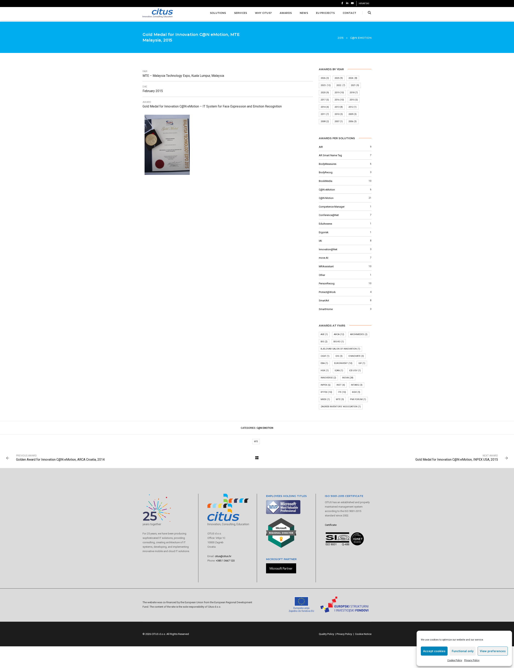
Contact (349, 12)
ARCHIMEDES (358, 334)
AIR (321, 146)
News (304, 12)
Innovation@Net (328, 249)
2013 (339, 107)
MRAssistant (326, 266)
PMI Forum (358, 399)
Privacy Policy (471, 660)
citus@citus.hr (223, 556)
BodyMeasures (327, 163)
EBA (324, 363)
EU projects (325, 12)
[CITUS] (158, 13)
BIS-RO (338, 341)
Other (322, 275)
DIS (339, 356)
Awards (286, 12)
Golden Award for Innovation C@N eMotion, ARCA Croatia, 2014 (60, 459)
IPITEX (326, 392)
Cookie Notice (363, 634)
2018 (354, 92)
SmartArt (324, 300)
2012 (352, 107)
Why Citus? (263, 12)
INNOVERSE (328, 377)
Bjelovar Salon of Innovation (340, 349)
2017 (325, 99)
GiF (361, 363)
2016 (339, 99)
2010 (339, 114)
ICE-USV (355, 370)
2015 (354, 99)
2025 (339, 78)
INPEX (325, 385)
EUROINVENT (343, 363)
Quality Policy (326, 634)
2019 (339, 92)
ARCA (339, 334)
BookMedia (325, 180)
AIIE (324, 334)
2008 (325, 121)
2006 (352, 121)
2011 (325, 114)
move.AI (323, 257)
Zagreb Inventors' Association (341, 406)
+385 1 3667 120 (225, 560)
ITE (342, 392)
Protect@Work (327, 292)
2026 (325, 78)
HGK (325, 370)
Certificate (331, 524)
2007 (339, 121)
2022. (340, 85)
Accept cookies (434, 651)
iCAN (339, 370)
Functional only (462, 651)
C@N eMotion (360, 37)
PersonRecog (327, 283)
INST (341, 385)
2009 (352, 114)
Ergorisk (323, 232)
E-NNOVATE (356, 356)
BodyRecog (325, 172)
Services (240, 12)
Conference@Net (329, 215)
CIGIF (325, 356)
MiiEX (325, 399)
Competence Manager (332, 206)
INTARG (356, 385)
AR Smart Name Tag (330, 155)
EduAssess (325, 223)
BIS (324, 341)
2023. (326, 85)
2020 (325, 92)
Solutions (218, 12)
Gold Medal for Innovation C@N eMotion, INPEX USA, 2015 (456, 459)
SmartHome (326, 309)
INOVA (347, 377)
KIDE (356, 392)
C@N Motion (326, 198)
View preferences (493, 651)
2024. (352, 78)
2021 (355, 85)
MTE (340, 399)
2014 (325, 107)
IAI (320, 240)
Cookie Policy (454, 660)
